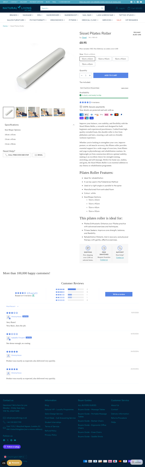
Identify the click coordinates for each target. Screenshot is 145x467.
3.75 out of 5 (32, 293)
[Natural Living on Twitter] (134, 2)
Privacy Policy (51, 435)
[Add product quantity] (90, 75)
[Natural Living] (17, 8)
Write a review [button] (119, 294)
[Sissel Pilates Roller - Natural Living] (39, 68)
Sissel (84, 37)
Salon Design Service (54, 413)
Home (5, 26)
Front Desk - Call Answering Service (60, 418)
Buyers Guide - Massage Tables (91, 409)
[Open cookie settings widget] (4, 463)
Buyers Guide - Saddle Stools (90, 436)
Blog (47, 405)
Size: (87, 54)
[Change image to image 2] (21, 112)
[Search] (102, 8)
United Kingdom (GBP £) (15, 457)
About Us (115, 405)
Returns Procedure (119, 418)
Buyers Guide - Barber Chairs (90, 421)
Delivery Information (120, 413)
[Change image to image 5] (59, 112)
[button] (85, 102)
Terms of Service (52, 426)
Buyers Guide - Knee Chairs (90, 432)
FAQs (113, 422)
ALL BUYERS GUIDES (87, 405)
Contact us (104, 260)
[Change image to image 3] (34, 112)
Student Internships (53, 422)
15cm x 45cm (87, 64)
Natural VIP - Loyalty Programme (59, 409)
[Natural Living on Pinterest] (138, 2)
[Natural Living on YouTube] (141, 2)
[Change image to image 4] (46, 112)
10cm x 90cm (103, 59)
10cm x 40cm (87, 59)
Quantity (83, 70)
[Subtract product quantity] (82, 75)
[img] (12, 313)
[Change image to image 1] (8, 112)
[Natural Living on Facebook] (131, 2)
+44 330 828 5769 (14, 422)
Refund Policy (50, 430)
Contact (114, 409)
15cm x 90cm (120, 59)
